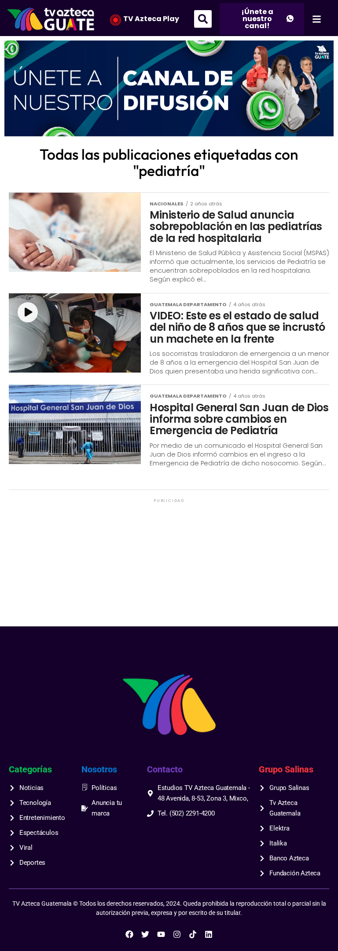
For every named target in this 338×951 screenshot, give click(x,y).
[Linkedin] (209, 934)
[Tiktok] (193, 934)
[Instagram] (177, 934)
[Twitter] (145, 934)
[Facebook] (129, 934)
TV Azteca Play (151, 19)
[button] (203, 19)
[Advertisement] (169, 566)
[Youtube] (161, 934)
